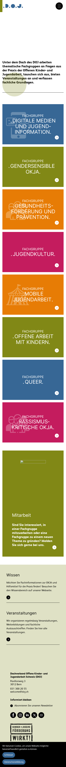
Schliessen (8, 755)
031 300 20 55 (18, 688)
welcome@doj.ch (19, 691)
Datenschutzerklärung (14, 762)
